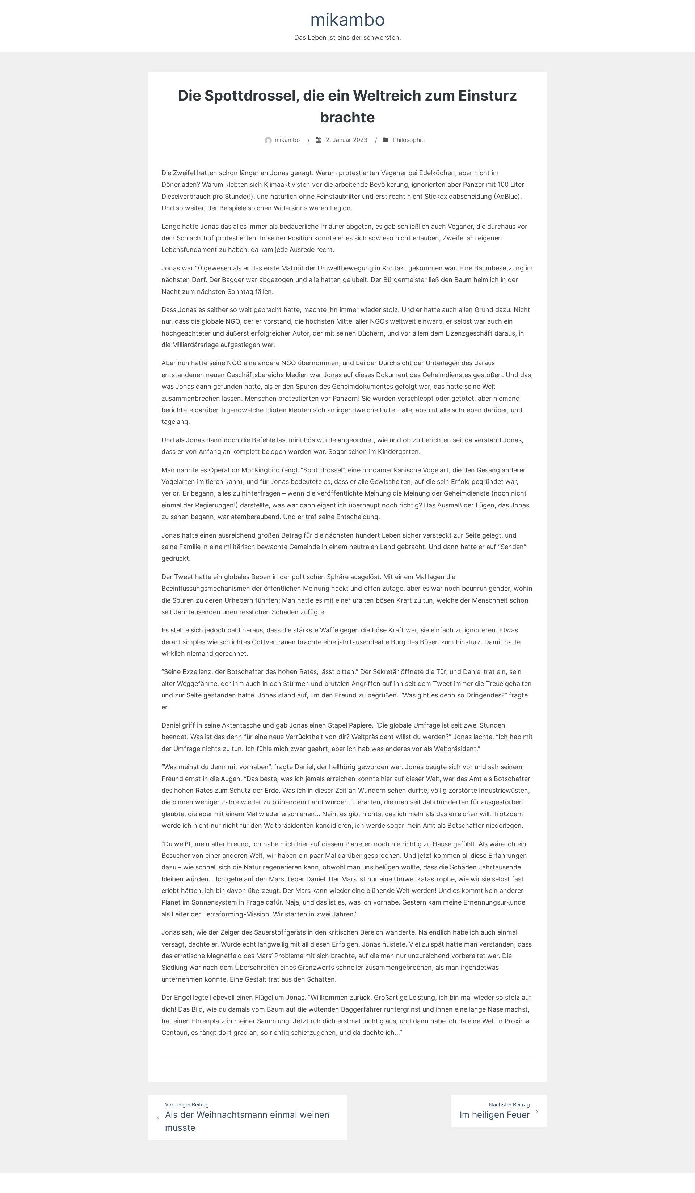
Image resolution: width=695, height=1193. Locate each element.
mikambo (347, 19)
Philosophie (409, 139)
